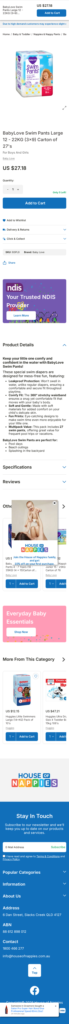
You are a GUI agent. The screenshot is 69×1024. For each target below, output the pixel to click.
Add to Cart (52, 13)
